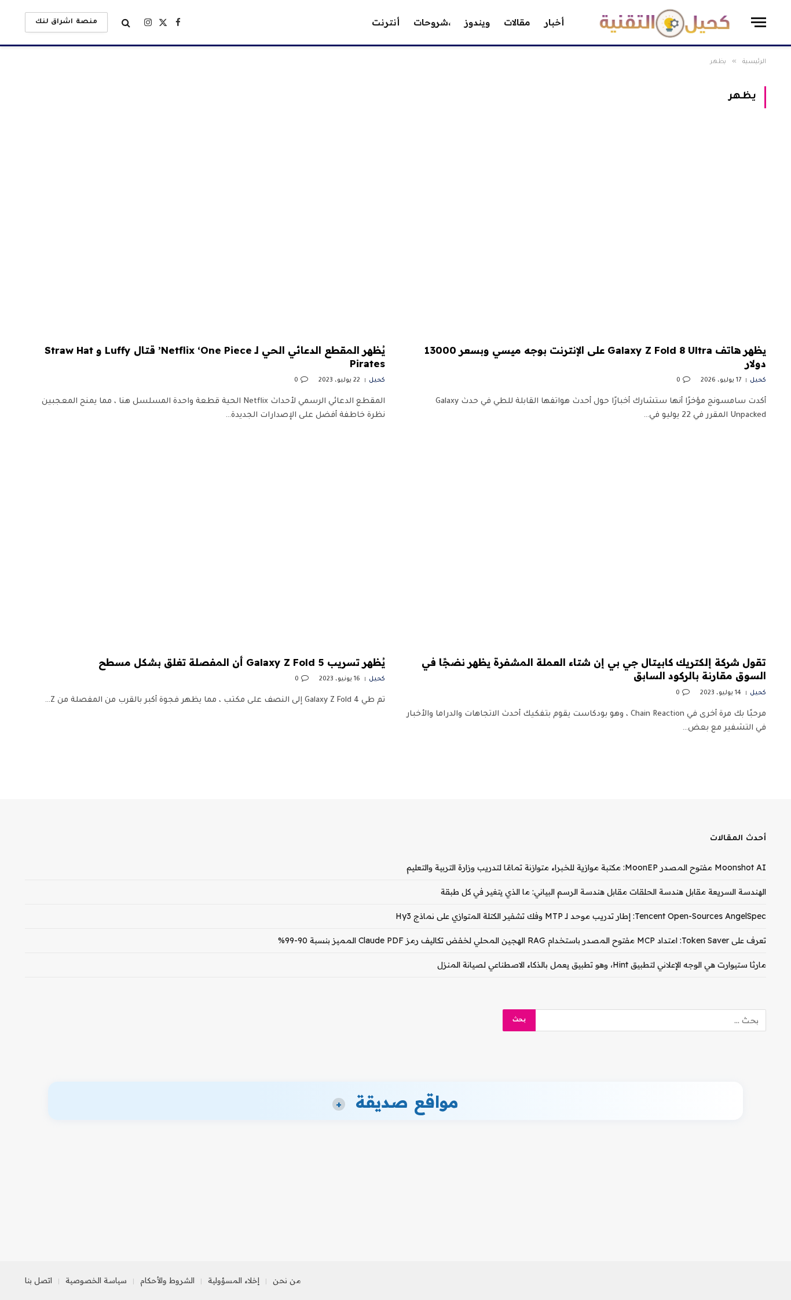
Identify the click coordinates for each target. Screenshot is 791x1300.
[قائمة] (758, 22)
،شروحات (432, 22)
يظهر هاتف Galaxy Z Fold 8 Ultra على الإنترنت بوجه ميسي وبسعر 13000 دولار (595, 356)
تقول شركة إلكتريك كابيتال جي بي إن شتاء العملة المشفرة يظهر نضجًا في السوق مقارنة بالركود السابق (594, 669)
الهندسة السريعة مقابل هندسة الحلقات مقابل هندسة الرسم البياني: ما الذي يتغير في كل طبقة (603, 892)
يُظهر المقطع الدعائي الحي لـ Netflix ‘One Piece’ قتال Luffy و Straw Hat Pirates (215, 356)
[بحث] (126, 22)
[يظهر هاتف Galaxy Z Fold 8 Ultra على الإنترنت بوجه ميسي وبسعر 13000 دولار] (586, 232)
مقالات (517, 22)
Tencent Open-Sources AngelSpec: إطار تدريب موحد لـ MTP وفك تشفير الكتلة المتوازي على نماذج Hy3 (580, 916)
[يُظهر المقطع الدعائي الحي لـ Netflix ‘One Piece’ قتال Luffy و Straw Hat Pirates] (205, 232)
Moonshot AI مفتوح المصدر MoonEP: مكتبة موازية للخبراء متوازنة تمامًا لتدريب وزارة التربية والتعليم (586, 867)
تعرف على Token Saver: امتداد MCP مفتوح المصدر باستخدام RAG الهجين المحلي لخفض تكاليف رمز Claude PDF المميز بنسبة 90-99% (522, 940)
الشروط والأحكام (167, 1280)
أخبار (554, 22)
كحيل (758, 380)
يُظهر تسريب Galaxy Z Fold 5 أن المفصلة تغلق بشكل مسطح (241, 662)
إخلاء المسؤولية (233, 1280)
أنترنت (386, 22)
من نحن (287, 1280)
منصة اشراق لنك (66, 22)
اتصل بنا (38, 1280)
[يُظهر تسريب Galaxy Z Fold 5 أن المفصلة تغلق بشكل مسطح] (205, 545)
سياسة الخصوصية (96, 1280)
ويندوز (477, 22)
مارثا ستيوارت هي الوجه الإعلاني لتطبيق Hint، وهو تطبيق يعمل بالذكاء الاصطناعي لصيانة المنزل (601, 965)
